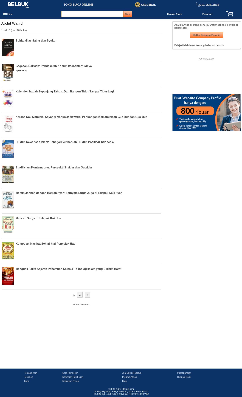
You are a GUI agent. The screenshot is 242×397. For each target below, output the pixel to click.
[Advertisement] (81, 331)
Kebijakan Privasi (70, 381)
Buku (7, 13)
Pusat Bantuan (184, 373)
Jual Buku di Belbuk (131, 373)
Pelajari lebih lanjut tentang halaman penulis (199, 45)
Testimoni (28, 377)
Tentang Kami (31, 373)
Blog (124, 381)
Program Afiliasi (129, 377)
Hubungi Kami (184, 377)
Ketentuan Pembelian (72, 377)
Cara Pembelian (70, 373)
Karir (26, 381)
